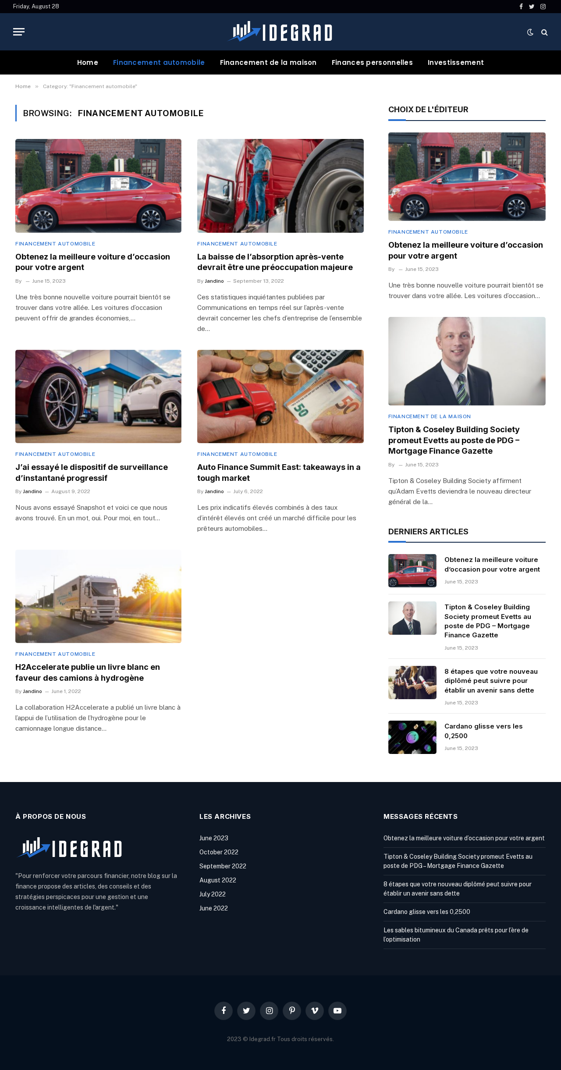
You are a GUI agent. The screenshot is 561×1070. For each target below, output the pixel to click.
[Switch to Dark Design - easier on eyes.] (530, 32)
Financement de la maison (268, 62)
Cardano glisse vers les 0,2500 (483, 730)
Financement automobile (159, 62)
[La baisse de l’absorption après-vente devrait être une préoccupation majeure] (280, 185)
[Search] (544, 32)
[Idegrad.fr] (280, 31)
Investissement (456, 62)
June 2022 (213, 908)
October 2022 (218, 852)
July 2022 (212, 894)
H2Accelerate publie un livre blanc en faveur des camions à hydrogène (87, 672)
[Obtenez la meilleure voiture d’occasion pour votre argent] (98, 185)
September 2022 (222, 866)
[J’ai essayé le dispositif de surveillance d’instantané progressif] (98, 396)
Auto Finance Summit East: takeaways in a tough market (279, 472)
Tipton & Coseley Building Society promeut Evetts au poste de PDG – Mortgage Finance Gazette (454, 440)
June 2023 (213, 838)
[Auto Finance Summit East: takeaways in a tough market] (280, 396)
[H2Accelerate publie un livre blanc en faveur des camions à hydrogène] (98, 596)
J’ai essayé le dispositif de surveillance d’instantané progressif (91, 472)
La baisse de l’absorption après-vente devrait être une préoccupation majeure (275, 262)
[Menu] (19, 32)
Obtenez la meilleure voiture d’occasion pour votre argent (92, 262)
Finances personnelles (372, 62)
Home (87, 62)
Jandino (214, 281)
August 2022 (217, 880)
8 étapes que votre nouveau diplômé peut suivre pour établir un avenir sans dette (491, 680)
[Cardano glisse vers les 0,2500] (412, 737)
